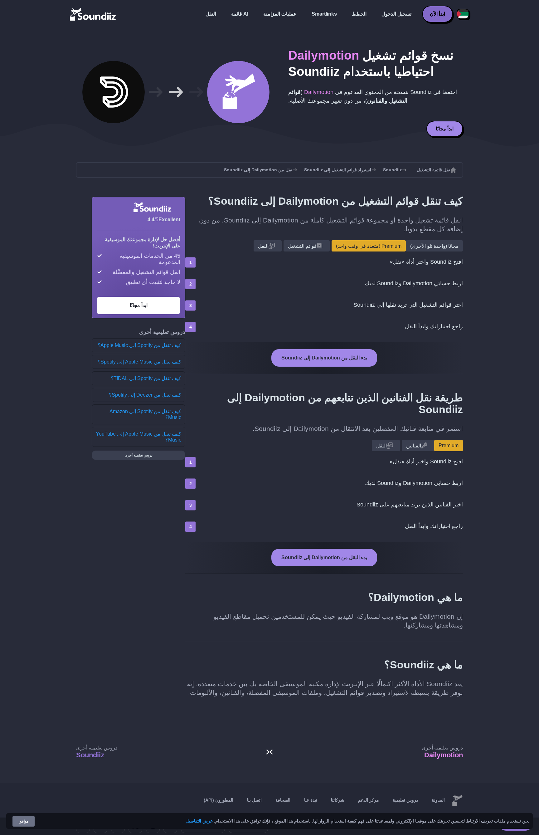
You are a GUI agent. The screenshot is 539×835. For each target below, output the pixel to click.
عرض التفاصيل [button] (199, 820)
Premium (449, 445)
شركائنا (337, 800)
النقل (211, 14)
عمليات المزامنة (280, 14)
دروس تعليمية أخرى (139, 455)
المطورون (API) (218, 800)
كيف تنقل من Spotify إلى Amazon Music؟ (145, 414)
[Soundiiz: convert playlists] (457, 800)
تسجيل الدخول (396, 14)
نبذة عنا (310, 800)
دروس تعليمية (405, 800)
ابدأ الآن (437, 14)
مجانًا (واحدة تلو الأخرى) (434, 246)
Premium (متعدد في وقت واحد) (368, 246)
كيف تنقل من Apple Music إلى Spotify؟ (139, 361)
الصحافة (282, 800)
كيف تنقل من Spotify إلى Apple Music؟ (139, 345)
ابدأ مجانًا (445, 128)
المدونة (438, 800)
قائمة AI (239, 14)
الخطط (359, 14)
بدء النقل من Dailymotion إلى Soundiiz (324, 357)
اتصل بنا (254, 800)
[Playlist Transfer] (93, 14)
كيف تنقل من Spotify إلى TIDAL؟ (146, 378)
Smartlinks (324, 14)
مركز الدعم (368, 800)
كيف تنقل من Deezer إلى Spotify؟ (145, 395)
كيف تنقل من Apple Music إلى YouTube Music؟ (138, 436)
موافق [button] (23, 821)
